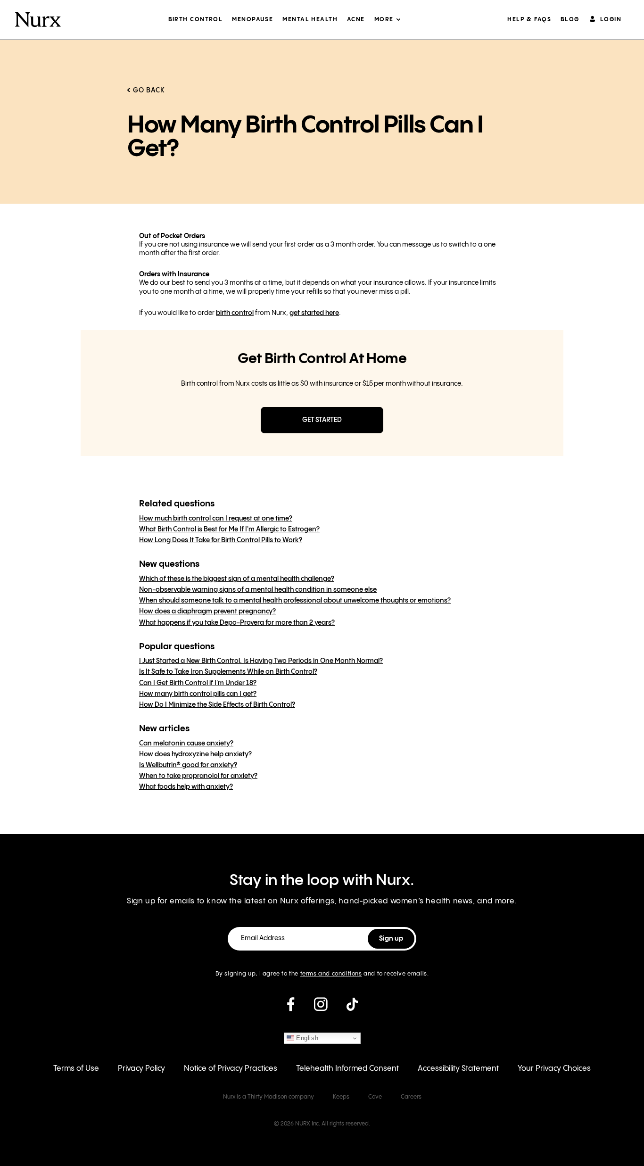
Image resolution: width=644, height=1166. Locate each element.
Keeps (341, 1097)
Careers (411, 1097)
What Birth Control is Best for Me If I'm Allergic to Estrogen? (229, 529)
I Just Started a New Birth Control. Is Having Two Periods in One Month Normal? (261, 661)
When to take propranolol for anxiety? (198, 776)
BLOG (570, 20)
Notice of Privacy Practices (230, 1069)
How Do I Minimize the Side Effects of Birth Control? (217, 705)
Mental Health (310, 20)
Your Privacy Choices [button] (554, 1069)
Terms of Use (76, 1069)
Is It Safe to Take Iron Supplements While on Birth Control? (228, 672)
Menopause (252, 20)
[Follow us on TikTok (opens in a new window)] (352, 1008)
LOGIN (610, 20)
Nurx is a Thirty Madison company (268, 1097)
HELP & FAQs (529, 20)
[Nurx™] (38, 19)
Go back (149, 90)
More (384, 20)
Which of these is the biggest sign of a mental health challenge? (236, 579)
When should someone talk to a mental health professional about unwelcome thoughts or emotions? (295, 600)
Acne (356, 20)
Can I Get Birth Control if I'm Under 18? (197, 683)
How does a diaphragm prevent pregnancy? (207, 611)
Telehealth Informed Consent (347, 1069)
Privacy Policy (141, 1069)
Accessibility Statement (458, 1069)
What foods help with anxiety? (186, 787)
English (306, 1038)
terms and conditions (331, 974)
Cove (375, 1097)
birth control (235, 313)
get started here (314, 313)
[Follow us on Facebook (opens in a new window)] (291, 1008)
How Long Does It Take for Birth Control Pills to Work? (220, 540)
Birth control (195, 20)
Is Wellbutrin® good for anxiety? (188, 765)
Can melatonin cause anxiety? (186, 743)
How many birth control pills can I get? (197, 694)
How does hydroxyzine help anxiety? (195, 754)
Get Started (321, 420)
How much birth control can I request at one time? (215, 518)
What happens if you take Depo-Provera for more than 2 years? (237, 623)
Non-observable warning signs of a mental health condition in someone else (258, 590)
